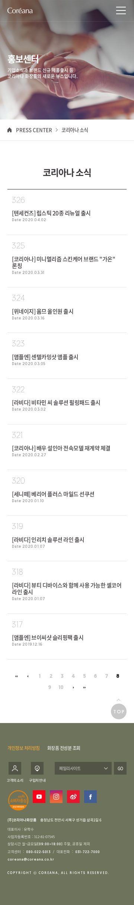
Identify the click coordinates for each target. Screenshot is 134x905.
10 (61, 688)
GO (120, 768)
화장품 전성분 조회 (63, 748)
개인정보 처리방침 (23, 748)
